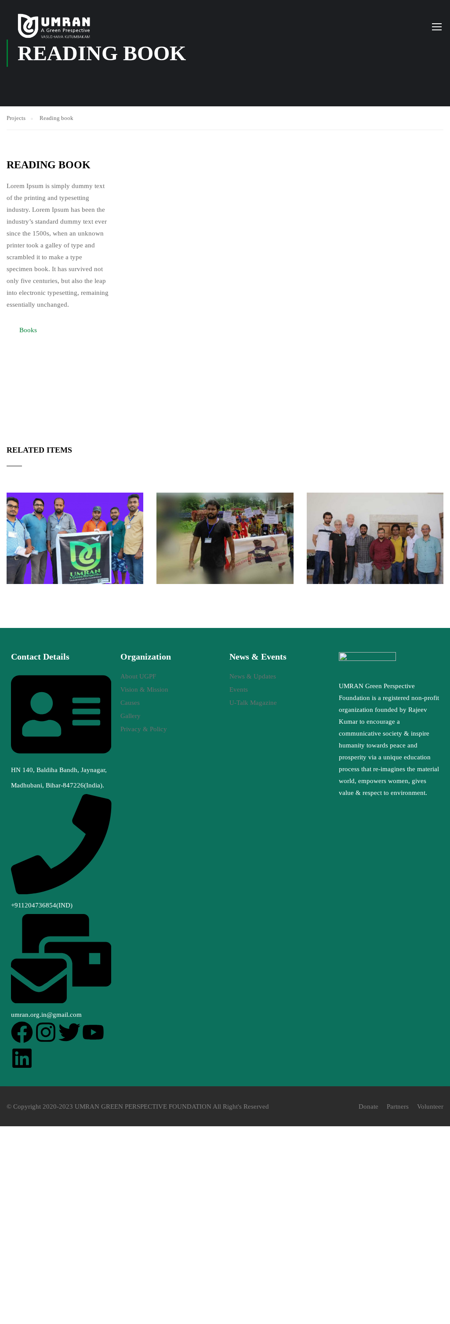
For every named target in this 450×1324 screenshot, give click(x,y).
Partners (398, 1106)
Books (28, 330)
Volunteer (430, 1106)
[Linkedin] (22, 1058)
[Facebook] (22, 1032)
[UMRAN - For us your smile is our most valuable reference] (55, 26)
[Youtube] (93, 1032)
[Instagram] (46, 1032)
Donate (368, 1106)
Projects (16, 118)
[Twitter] (69, 1032)
